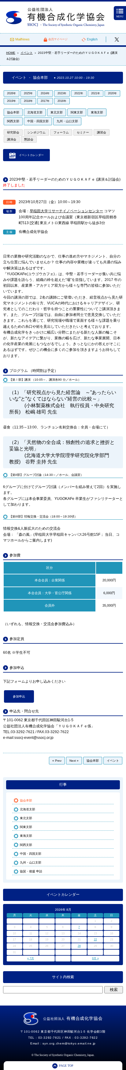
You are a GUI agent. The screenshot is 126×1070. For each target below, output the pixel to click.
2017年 (45, 100)
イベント (113, 760)
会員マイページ (58, 39)
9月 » (95, 958)
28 (79, 945)
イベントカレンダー (31, 155)
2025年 (28, 93)
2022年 (78, 93)
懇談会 (28, 139)
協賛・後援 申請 (31, 871)
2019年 (11, 100)
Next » (74, 760)
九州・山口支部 (67, 121)
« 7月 (30, 958)
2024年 (45, 93)
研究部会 (13, 132)
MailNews (22, 39)
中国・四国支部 (38, 121)
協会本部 (13, 112)
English (92, 39)
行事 (63, 784)
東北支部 (56, 112)
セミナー (83, 132)
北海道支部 (35, 112)
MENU (120, 16)
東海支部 (97, 112)
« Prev (56, 760)
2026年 (11, 93)
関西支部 (13, 121)
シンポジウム (36, 132)
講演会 (11, 139)
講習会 (101, 132)
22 (95, 939)
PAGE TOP (66, 1065)
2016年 (61, 100)
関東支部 (77, 112)
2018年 (28, 100)
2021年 (95, 93)
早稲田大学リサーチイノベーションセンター (66, 211)
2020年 (112, 93)
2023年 (61, 93)
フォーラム (61, 132)
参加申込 (19, 696)
